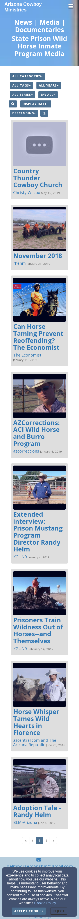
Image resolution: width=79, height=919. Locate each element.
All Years (48, 85)
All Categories (26, 76)
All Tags (20, 85)
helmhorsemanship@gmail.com (40, 866)
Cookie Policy (45, 903)
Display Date (35, 104)
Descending (23, 113)
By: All (47, 94)
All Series (21, 94)
